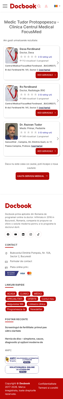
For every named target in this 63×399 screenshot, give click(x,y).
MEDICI (38, 293)
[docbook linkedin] (24, 234)
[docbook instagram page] (31, 234)
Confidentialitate (47, 383)
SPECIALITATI (14, 298)
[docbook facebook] (9, 234)
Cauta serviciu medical (31, 176)
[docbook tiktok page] (39, 234)
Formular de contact (21, 261)
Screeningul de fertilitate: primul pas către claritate (26, 329)
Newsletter (36, 309)
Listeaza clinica (37, 304)
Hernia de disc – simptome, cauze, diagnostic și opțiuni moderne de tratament (24, 340)
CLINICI (24, 293)
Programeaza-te (16, 309)
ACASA (11, 293)
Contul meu (48, 298)
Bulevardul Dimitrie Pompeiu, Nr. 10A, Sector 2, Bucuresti (30, 254)
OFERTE (32, 298)
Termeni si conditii (48, 387)
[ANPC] (22, 359)
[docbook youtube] (16, 234)
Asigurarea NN (15, 304)
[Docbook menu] (5, 6)
